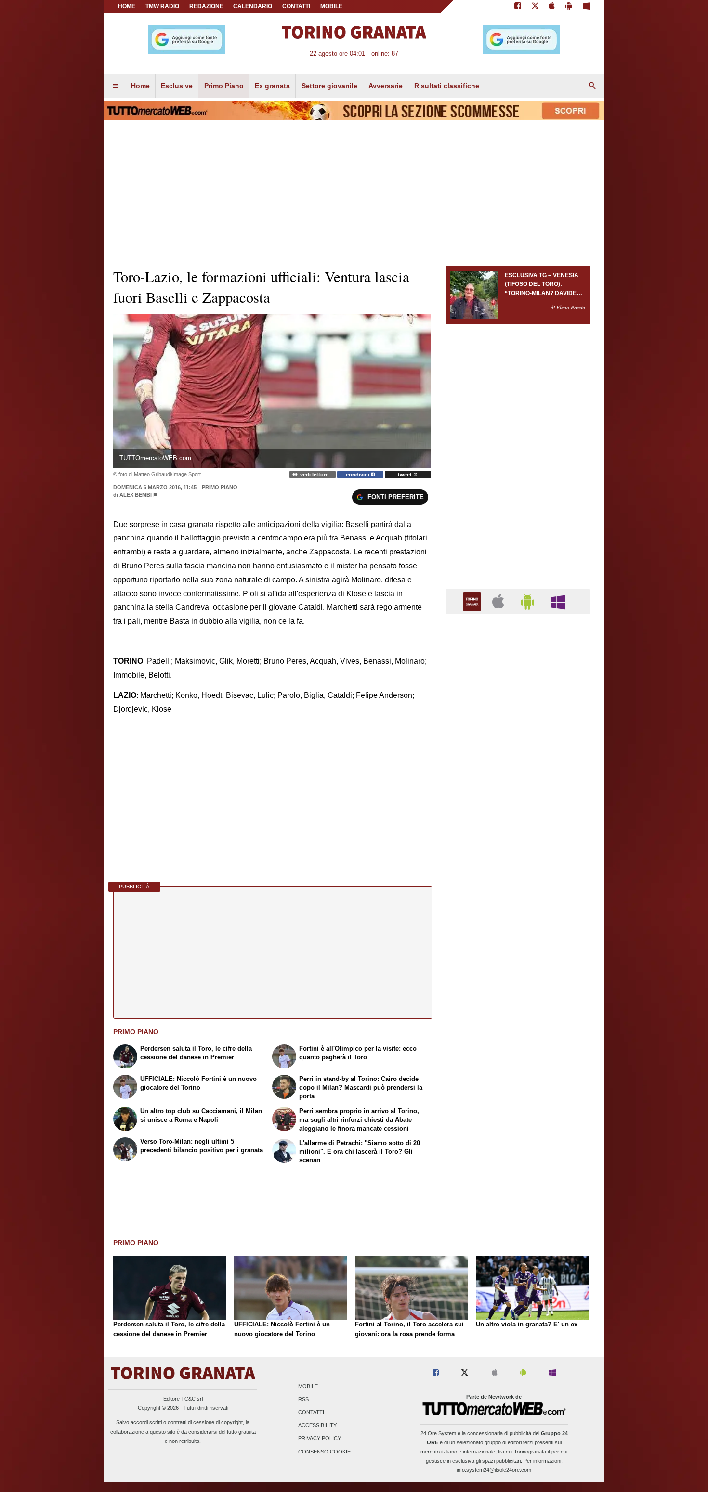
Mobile (308, 1386)
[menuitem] (115, 86)
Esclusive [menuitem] (177, 86)
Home (126, 6)
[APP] (473, 601)
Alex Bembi (135, 495)
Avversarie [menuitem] (385, 86)
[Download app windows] (586, 6)
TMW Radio (162, 6)
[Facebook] (517, 6)
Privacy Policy (319, 1438)
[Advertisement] (518, 994)
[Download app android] (569, 6)
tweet (405, 474)
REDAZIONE (206, 6)
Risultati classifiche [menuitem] (446, 86)
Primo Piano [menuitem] (224, 86)
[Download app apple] (552, 6)
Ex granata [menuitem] (272, 86)
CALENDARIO (252, 6)
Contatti (311, 1412)
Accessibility (317, 1425)
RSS (303, 1399)
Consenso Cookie (324, 1451)
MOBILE (331, 6)
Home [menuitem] (140, 86)
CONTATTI (296, 6)
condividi (358, 474)
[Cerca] (592, 86)
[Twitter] (535, 6)
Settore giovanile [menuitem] (329, 86)
